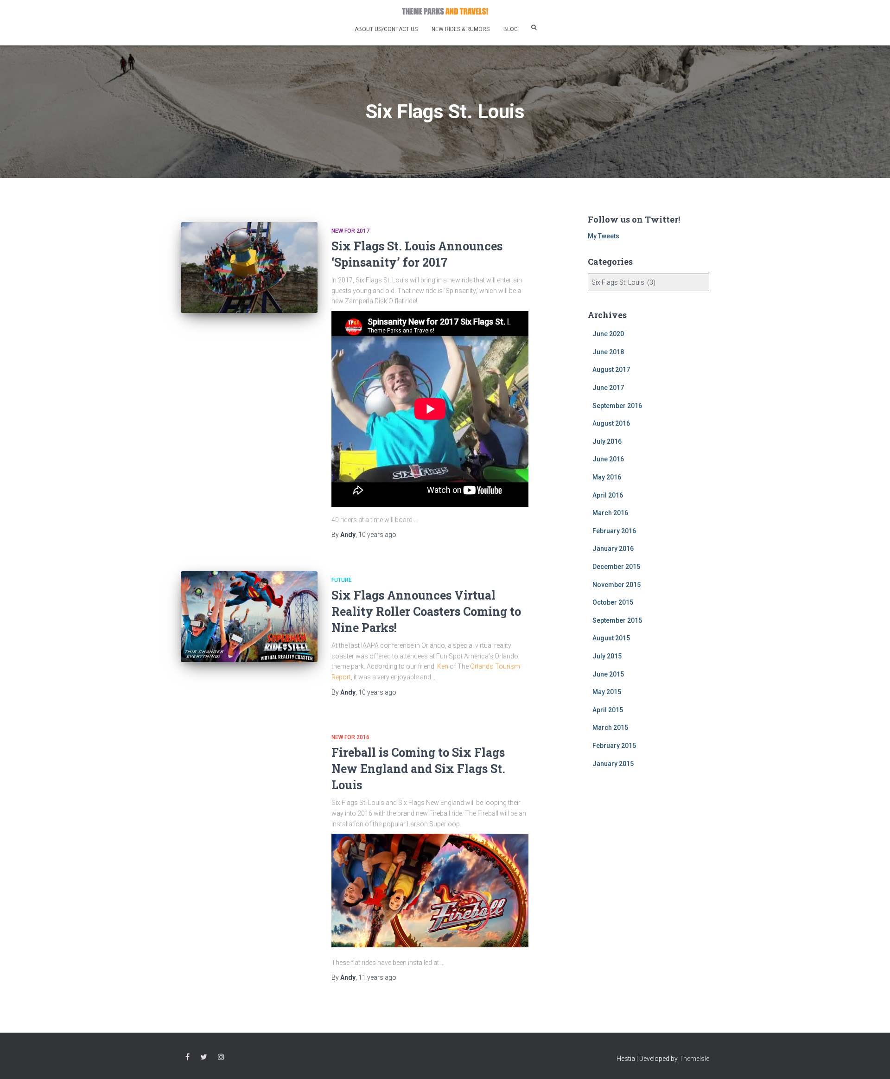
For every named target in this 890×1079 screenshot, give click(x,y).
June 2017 (608, 387)
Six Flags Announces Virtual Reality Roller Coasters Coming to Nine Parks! (426, 611)
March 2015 (610, 727)
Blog (510, 29)
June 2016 (608, 459)
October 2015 (612, 602)
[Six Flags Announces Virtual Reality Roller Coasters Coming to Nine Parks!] (249, 617)
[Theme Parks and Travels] (445, 11)
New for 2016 (350, 737)
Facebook (187, 1057)
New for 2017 (350, 231)
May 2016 (606, 477)
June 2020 (608, 334)
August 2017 (611, 369)
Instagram (221, 1057)
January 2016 (613, 548)
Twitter (204, 1057)
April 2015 (607, 710)
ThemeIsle (694, 1058)
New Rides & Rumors (461, 29)
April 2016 (607, 495)
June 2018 (608, 352)
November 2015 (616, 584)
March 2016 (610, 513)
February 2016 (614, 531)
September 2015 (617, 620)
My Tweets (603, 236)
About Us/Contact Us (386, 29)
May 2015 (606, 692)
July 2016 (607, 441)
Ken (442, 666)
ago (377, 534)
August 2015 (611, 638)
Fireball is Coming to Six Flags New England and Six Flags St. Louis (418, 768)
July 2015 (607, 656)
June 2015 (608, 674)
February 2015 (614, 745)
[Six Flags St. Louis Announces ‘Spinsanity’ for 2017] (249, 267)
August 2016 (611, 423)
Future (341, 580)
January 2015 (613, 763)
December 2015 (616, 566)
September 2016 (617, 405)
